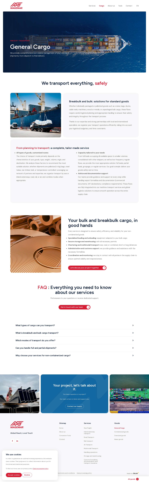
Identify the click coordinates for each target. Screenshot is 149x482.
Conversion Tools (65, 435)
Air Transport (88, 445)
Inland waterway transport (89, 432)
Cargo (101, 6)
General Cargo (119, 428)
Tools (120, 6)
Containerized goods (121, 432)
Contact (129, 6)
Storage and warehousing (92, 456)
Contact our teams (74, 406)
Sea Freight (88, 428)
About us (111, 6)
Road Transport (89, 437)
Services (92, 6)
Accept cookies (14, 475)
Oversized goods (120, 435)
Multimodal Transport (91, 448)
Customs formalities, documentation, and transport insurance (91, 461)
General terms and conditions (65, 473)
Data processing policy (84, 473)
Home (61, 428)
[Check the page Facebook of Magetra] (12, 441)
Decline (27, 475)
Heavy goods (118, 439)
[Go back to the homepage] (16, 6)
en (137, 6)
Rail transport (88, 441)
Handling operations (90, 452)
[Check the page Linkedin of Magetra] (17, 441)
